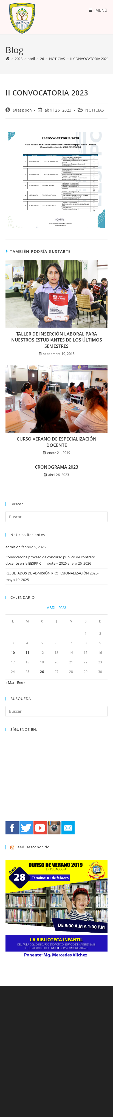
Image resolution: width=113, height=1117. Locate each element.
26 (42, 671)
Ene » (21, 682)
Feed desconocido (32, 847)
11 (27, 652)
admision (13, 546)
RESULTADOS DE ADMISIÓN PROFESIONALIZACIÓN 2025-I (52, 573)
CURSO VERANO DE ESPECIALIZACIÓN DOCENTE (57, 442)
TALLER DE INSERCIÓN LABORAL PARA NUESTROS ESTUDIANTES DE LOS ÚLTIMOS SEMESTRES (56, 340)
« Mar (10, 682)
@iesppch (22, 110)
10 (13, 652)
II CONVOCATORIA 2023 (89, 58)
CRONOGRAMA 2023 (56, 467)
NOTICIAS (94, 110)
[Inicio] (7, 58)
